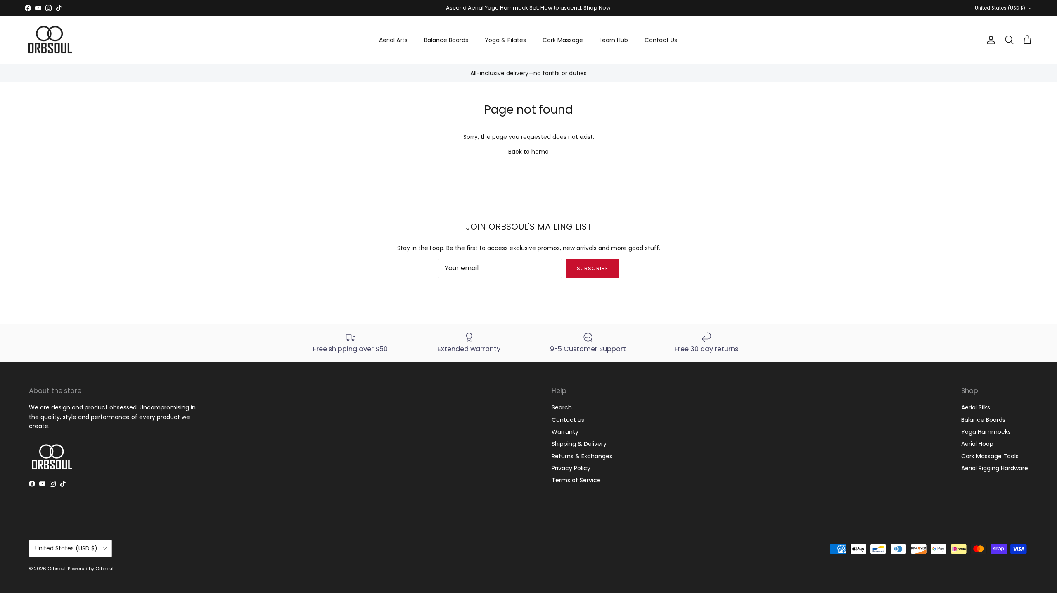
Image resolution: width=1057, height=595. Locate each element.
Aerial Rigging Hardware (994, 468)
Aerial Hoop (977, 444)
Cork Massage (563, 40)
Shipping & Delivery (579, 444)
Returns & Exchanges (582, 456)
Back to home (528, 152)
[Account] (989, 40)
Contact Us (661, 40)
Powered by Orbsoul (91, 568)
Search (562, 407)
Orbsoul (56, 568)
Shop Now (597, 8)
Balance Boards (446, 40)
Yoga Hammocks (986, 432)
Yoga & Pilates (505, 40)
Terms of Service (576, 480)
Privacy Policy (571, 468)
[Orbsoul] (49, 40)
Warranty (565, 432)
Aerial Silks (975, 407)
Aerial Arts (393, 40)
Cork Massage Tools (990, 456)
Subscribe (592, 268)
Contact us (568, 420)
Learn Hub (614, 40)
